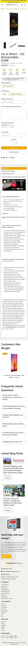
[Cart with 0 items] (25, 4)
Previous (2, 364)
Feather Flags (4, 588)
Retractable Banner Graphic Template (15, 217)
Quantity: (14, 139)
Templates (3, 625)
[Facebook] (2, 158)
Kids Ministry (4, 586)
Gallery (2, 630)
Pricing (2, 623)
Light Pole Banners (5, 589)
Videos (2, 628)
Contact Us (6, 556)
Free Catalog (4, 607)
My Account (4, 621)
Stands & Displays (5, 593)
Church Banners (4, 584)
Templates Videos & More (7, 598)
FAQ (2, 614)
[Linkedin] (11, 158)
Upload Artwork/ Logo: (7, 122)
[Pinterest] (14, 158)
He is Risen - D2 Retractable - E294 (14, 375)
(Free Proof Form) (15, 291)
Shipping (3, 626)
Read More (8, 478)
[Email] (4, 158)
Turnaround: (4, 132)
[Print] (6, 158)
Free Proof (3, 609)
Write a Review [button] (19, 63)
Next (25, 364)
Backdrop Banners (5, 591)
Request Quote (4, 610)
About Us (3, 603)
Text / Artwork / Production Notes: (11, 106)
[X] (9, 158)
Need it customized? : (7, 99)
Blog (2, 616)
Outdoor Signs (4, 596)
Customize (3, 595)
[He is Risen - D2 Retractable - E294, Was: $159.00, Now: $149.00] (14, 363)
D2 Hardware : (5, 91)
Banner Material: (6, 83)
